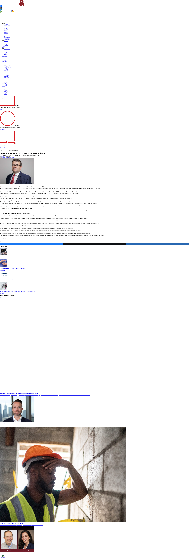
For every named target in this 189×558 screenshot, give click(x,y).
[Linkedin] (1, 10)
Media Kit (5, 54)
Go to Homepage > (3, 557)
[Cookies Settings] (3, 556)
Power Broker (6, 32)
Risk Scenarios (6, 35)
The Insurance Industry (7, 26)
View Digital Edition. (3, 147)
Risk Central (4, 60)
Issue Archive (6, 81)
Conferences (4, 43)
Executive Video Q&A (7, 38)
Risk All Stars (6, 33)
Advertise (3, 46)
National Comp (6, 28)
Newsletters (6, 89)
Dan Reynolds (3, 156)
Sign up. (1, 109)
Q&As (13, 157)
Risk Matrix (4, 59)
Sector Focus (6, 30)
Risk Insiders (6, 29)
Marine (10, 157)
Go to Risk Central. (2, 129)
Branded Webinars (7, 39)
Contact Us (5, 53)
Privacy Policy (6, 51)
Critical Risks (6, 24)
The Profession (4, 61)
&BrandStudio (6, 50)
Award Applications (7, 49)
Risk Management (7, 25)
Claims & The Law (7, 66)
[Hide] (0, 14)
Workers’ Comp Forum (7, 27)
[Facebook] (1, 6)
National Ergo (6, 45)
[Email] (1, 12)
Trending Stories (4, 56)
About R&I (5, 52)
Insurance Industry (5, 157)
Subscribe (3, 47)
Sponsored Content (7, 37)
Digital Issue (6, 41)
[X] (1, 8)
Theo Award (6, 36)
